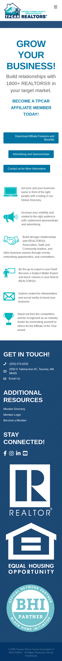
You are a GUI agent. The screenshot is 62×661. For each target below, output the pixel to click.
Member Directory (14, 409)
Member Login (12, 414)
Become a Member (15, 420)
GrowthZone (31, 656)
